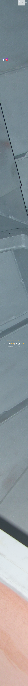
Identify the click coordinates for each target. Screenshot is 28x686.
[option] (21, 3)
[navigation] (21, 2)
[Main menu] (25, 2)
